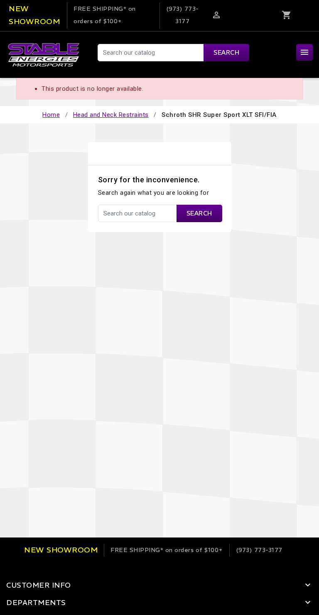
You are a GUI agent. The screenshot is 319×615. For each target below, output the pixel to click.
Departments (36, 602)
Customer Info (38, 585)
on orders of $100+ (166, 550)
